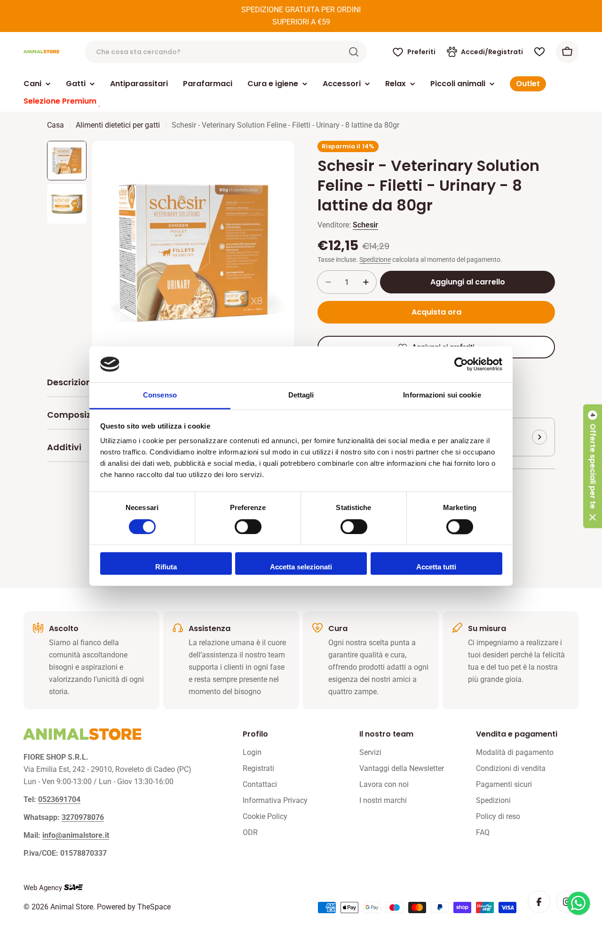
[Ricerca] (353, 51)
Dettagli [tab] (301, 395)
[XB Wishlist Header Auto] (539, 52)
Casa (55, 125)
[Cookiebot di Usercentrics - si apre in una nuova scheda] (461, 364)
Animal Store (71, 906)
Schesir (365, 224)
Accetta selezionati (301, 567)
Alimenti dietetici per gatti (118, 125)
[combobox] (226, 52)
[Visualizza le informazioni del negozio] (539, 437)
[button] (592, 466)
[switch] (248, 526)
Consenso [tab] (160, 395)
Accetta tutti (436, 567)
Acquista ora (436, 312)
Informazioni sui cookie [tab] (442, 395)
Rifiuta (166, 567)
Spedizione (375, 260)
